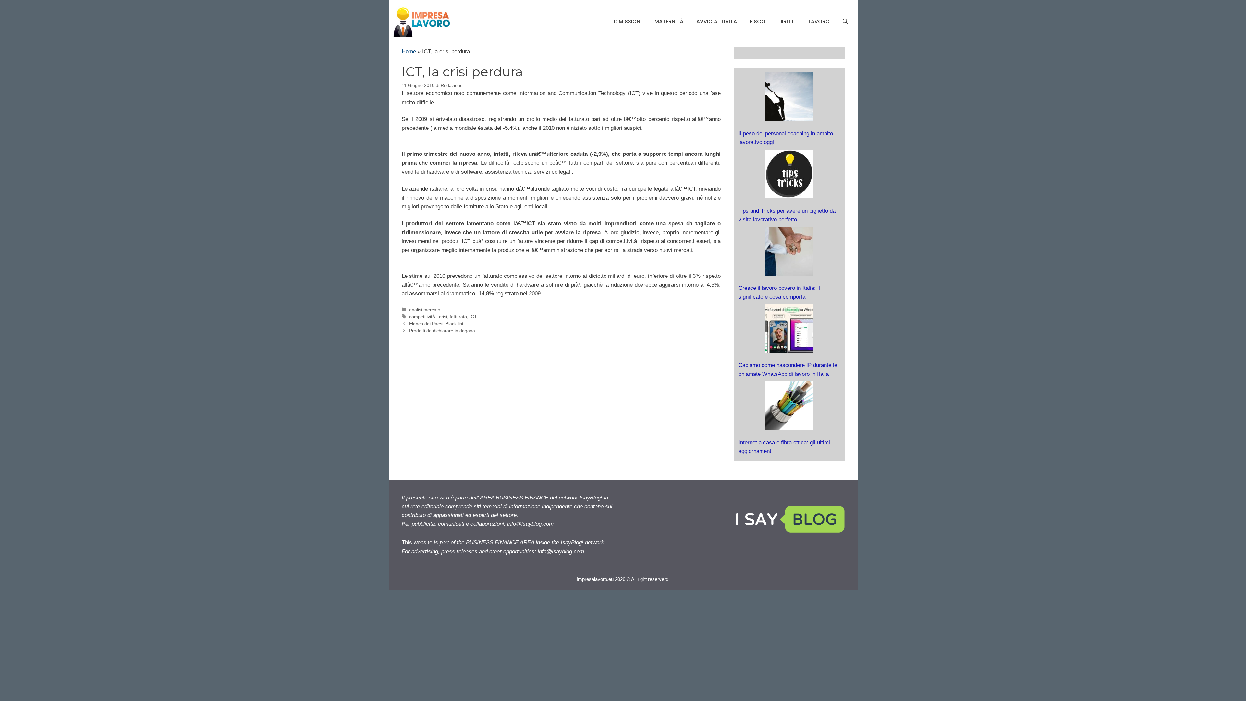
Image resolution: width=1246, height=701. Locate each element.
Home (409, 51)
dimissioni (627, 21)
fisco (757, 21)
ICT (473, 316)
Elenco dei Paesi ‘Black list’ (436, 323)
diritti (787, 21)
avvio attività (716, 21)
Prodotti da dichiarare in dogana (442, 330)
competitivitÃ (422, 316)
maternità (668, 21)
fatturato (458, 316)
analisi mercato (424, 309)
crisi (443, 316)
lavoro (819, 21)
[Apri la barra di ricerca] (845, 22)
